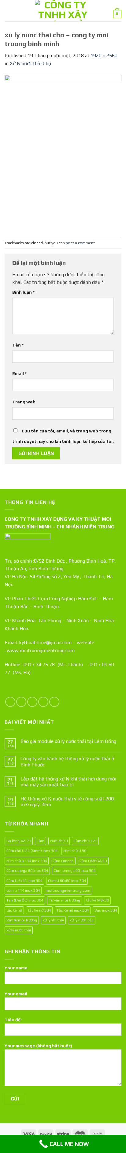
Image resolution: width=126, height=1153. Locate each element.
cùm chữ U (59, 841)
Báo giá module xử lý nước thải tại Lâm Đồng (68, 741)
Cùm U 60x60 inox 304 (67, 880)
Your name (16, 967)
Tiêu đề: (13, 1019)
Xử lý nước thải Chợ (30, 63)
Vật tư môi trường (21, 920)
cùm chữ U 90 (74, 850)
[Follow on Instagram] (21, 702)
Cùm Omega (63, 860)
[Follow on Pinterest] (54, 702)
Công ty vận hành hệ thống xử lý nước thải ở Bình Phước (67, 761)
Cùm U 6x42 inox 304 (24, 880)
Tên (18, 345)
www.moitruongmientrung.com (41, 650)
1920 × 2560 (104, 55)
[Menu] (8, 10)
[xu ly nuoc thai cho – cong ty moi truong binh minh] (63, 152)
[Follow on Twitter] (32, 702)
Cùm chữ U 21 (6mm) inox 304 (31, 850)
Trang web (23, 401)
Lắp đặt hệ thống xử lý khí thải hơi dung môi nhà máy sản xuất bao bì (68, 782)
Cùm (40, 841)
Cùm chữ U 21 (85, 841)
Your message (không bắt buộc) (38, 1045)
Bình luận (23, 292)
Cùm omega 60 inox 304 (27, 870)
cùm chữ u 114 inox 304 (26, 860)
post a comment (80, 243)
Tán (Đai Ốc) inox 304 (24, 900)
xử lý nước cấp (82, 920)
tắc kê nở (14, 910)
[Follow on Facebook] (10, 702)
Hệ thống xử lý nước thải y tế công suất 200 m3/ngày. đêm (67, 801)
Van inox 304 (105, 910)
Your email (16, 993)
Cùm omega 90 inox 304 (74, 870)
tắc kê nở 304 (39, 910)
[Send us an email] (43, 702)
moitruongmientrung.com (68, 890)
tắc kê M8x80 (97, 900)
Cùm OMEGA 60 (93, 860)
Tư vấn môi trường (64, 900)
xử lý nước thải (18, 930)
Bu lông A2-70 (18, 841)
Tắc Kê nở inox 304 (73, 910)
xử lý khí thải (53, 920)
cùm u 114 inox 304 (23, 890)
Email (19, 373)
